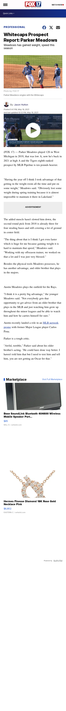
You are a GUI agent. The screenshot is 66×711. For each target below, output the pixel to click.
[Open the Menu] (5, 4)
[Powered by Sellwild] (57, 561)
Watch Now (57, 5)
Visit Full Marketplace (52, 379)
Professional (14, 27)
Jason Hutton (21, 104)
